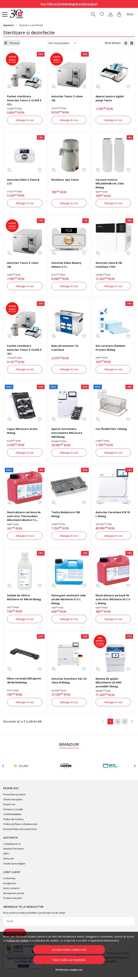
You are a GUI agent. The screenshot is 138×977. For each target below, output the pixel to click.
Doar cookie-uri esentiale (69, 960)
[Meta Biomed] (110, 773)
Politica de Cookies (13, 819)
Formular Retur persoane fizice (20, 829)
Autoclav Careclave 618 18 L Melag (113, 514)
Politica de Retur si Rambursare (20, 824)
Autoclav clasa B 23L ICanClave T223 (109, 264)
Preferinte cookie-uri (69, 969)
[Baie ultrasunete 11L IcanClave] (69, 321)
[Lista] (126, 43)
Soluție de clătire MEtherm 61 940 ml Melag (24, 597)
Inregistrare (9, 883)
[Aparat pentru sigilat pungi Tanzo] (113, 72)
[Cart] (119, 14)
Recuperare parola (13, 893)
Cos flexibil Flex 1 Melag (111, 429)
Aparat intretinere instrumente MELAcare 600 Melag (66, 432)
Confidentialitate (12, 814)
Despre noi (9, 804)
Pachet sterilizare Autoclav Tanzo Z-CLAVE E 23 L (24, 100)
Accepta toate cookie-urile (69, 949)
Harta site (8, 858)
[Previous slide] (3, 766)
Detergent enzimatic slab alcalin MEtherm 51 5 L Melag (68, 599)
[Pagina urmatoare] (132, 721)
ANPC (6, 853)
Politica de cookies (18, 940)
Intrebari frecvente (13, 848)
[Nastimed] (22, 14)
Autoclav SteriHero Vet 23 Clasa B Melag (68, 680)
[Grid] (132, 43)
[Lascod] (66, 773)
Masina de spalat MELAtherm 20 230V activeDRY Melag (108, 682)
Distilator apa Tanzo (65, 179)
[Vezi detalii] (10, 87)
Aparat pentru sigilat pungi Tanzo (110, 98)
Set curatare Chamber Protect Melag (110, 347)
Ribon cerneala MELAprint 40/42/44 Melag (24, 680)
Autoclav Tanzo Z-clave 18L (22, 264)
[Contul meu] (110, 14)
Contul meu (9, 878)
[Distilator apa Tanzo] (69, 155)
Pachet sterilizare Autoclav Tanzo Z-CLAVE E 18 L (24, 349)
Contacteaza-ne (12, 843)
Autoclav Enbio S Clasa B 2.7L (23, 181)
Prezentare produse (14, 794)
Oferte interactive (12, 799)
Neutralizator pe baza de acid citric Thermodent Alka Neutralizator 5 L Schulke (24, 516)
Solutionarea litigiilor (14, 863)
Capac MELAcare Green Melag (22, 431)
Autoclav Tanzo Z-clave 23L (67, 98)
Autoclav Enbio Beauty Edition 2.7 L (66, 264)
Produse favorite (12, 898)
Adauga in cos (25, 120)
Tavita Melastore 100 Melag (65, 514)
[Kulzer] (21, 773)
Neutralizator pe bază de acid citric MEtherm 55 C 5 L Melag (113, 599)
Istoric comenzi (11, 888)
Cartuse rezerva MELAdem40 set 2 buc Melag (110, 183)
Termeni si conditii (13, 809)
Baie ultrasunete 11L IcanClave (65, 347)
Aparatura (8, 25)
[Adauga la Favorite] (40, 87)
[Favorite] (102, 14)
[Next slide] (135, 766)
